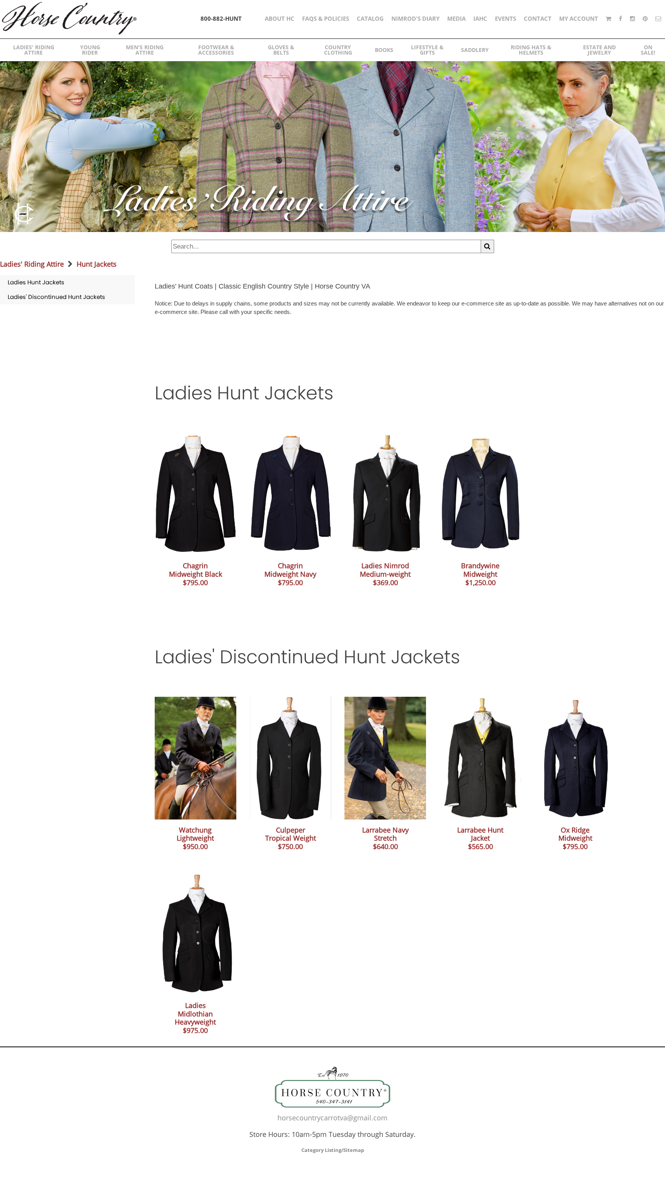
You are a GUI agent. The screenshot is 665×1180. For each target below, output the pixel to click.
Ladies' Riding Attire (32, 264)
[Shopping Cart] (608, 18)
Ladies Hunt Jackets (36, 282)
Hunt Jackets (97, 264)
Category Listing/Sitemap (332, 1150)
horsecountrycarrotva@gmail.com (332, 1117)
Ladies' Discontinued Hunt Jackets (56, 297)
